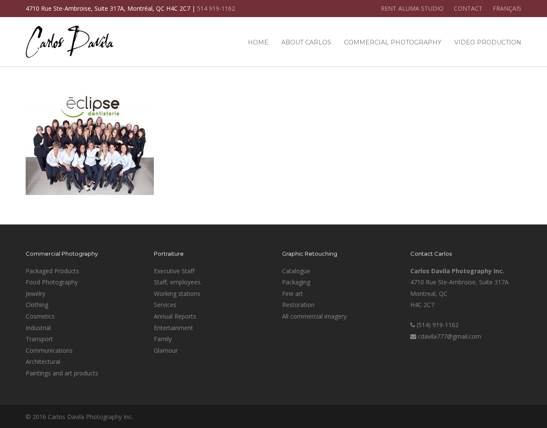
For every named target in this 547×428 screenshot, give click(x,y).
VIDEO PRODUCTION (487, 42)
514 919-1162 (216, 8)
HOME (258, 42)
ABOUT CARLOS (306, 42)
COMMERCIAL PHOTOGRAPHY (392, 42)
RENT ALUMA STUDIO (412, 9)
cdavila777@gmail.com (449, 336)
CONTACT (468, 9)
